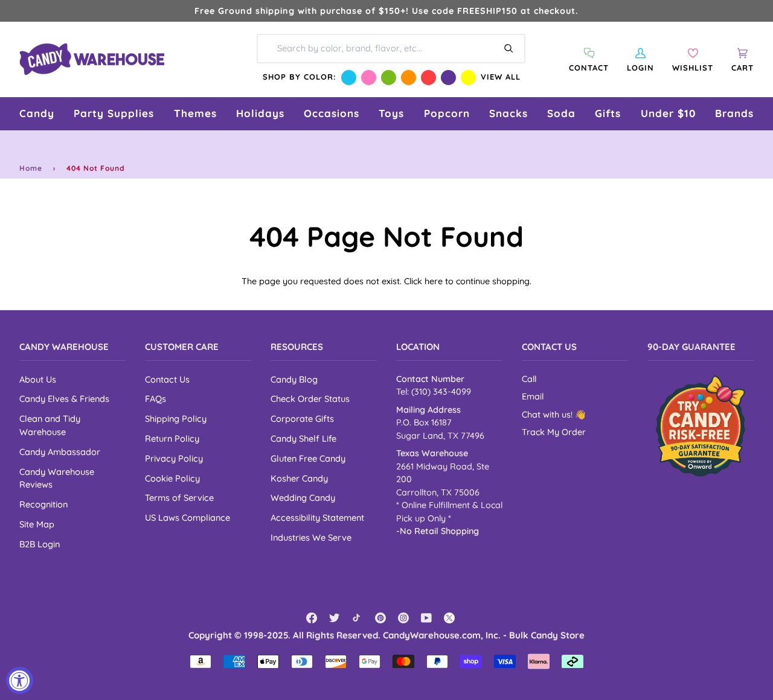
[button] (36, 113)
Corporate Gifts (302, 418)
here (434, 281)
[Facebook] (311, 617)
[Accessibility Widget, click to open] (19, 680)
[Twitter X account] (449, 617)
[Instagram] (403, 617)
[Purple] (448, 77)
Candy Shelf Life (303, 438)
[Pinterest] (380, 617)
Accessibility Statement (317, 517)
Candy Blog (294, 379)
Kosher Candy (299, 478)
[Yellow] (468, 77)
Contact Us (167, 379)
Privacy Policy (174, 458)
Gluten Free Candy (308, 458)
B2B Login (39, 544)
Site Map (36, 524)
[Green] (388, 77)
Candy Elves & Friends (64, 398)
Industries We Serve (311, 537)
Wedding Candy (303, 497)
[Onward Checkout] (700, 426)
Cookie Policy (172, 478)
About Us (37, 379)
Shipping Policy (176, 418)
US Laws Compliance (187, 517)
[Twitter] (334, 617)
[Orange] (408, 77)
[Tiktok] (357, 617)
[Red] (428, 77)
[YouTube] (426, 617)
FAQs (155, 398)
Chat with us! (548, 414)
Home (30, 168)
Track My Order (554, 432)
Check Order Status (310, 398)
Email (533, 396)
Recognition (43, 504)
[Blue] (348, 77)
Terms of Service (179, 497)
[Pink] (368, 77)
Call (529, 379)
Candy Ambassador (59, 451)
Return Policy (172, 438)
